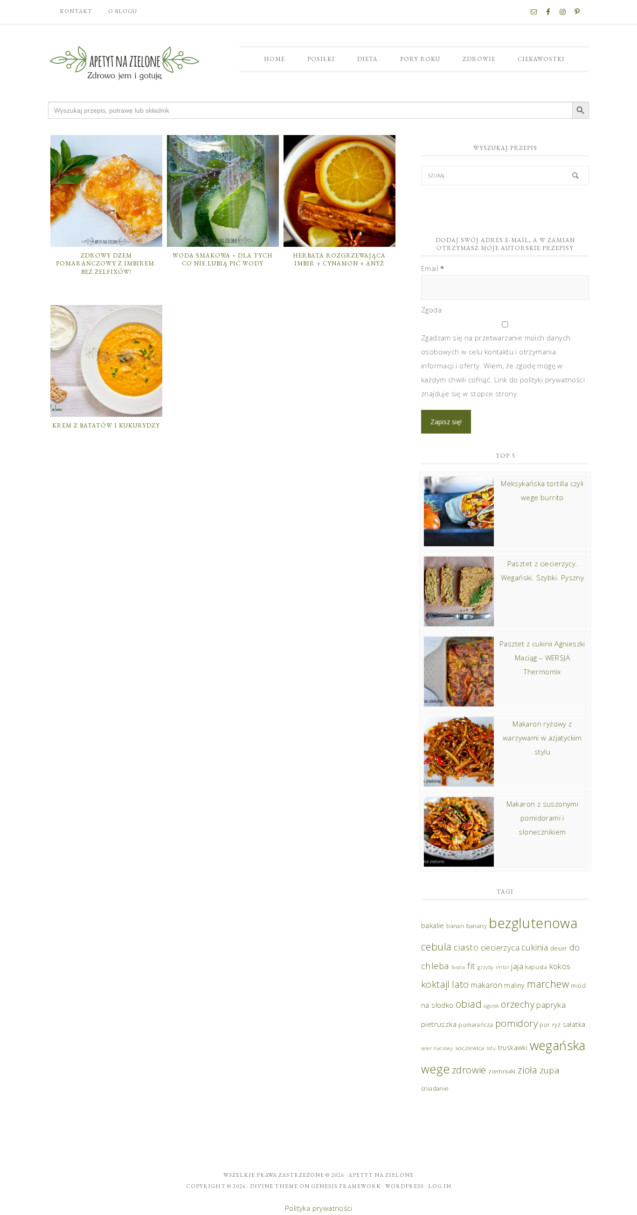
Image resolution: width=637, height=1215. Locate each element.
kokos (560, 966)
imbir (502, 967)
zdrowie (469, 1069)
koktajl (435, 984)
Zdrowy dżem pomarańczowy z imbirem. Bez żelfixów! (106, 263)
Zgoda (431, 309)
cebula (436, 946)
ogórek (491, 1006)
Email (432, 268)
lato (460, 984)
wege (435, 1069)
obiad (469, 1004)
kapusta (536, 967)
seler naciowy (437, 1048)
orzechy (517, 1004)
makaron (486, 984)
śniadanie (435, 1089)
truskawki (513, 1047)
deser (559, 948)
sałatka (574, 1024)
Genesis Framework (346, 1186)
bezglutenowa (533, 923)
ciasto (466, 947)
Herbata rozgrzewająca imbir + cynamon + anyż (339, 259)
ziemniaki (502, 1071)
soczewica (470, 1048)
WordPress (404, 1186)
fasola (458, 967)
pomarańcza (475, 1025)
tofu (491, 1048)
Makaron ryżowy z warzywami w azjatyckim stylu (542, 737)
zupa (550, 1070)
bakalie (432, 925)
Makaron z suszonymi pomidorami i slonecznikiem (542, 817)
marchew (548, 984)
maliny (514, 985)
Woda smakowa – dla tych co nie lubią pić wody (223, 259)
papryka (551, 1004)
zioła (527, 1070)
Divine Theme (274, 1186)
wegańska (558, 1045)
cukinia (534, 947)
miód (578, 986)
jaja (517, 966)
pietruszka (439, 1024)
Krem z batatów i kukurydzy (106, 425)
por (545, 1025)
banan (455, 926)
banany (476, 926)
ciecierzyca (500, 947)
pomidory (516, 1023)
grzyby (485, 967)
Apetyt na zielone (381, 1175)
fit (471, 965)
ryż (556, 1025)
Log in (439, 1186)
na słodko (437, 1005)
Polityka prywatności (318, 1208)
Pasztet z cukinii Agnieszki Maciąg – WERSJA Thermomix (542, 657)
